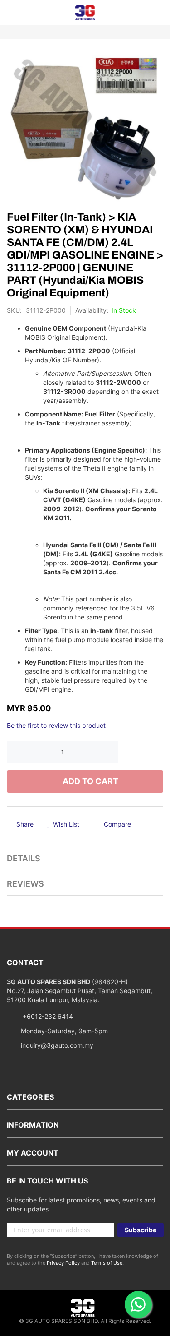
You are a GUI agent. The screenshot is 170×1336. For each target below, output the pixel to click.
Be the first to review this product (56, 725)
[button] (63, 825)
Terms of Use (106, 1263)
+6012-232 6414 (47, 1016)
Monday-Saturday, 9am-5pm (64, 1031)
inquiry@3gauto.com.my (57, 1045)
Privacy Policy (63, 1263)
